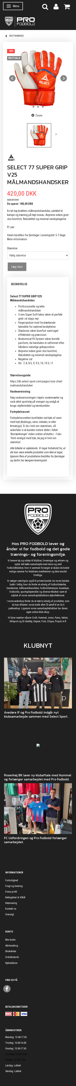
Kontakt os (10, 908)
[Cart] (67, 6)
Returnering (11, 903)
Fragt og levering (14, 886)
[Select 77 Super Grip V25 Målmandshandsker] (38, 78)
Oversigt (9, 914)
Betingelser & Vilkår (15, 897)
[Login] (56, 6)
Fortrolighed (11, 880)
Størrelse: (12, 248)
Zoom (38, 115)
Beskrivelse (19, 284)
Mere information (17, 239)
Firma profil (11, 891)
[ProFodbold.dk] (38, 21)
